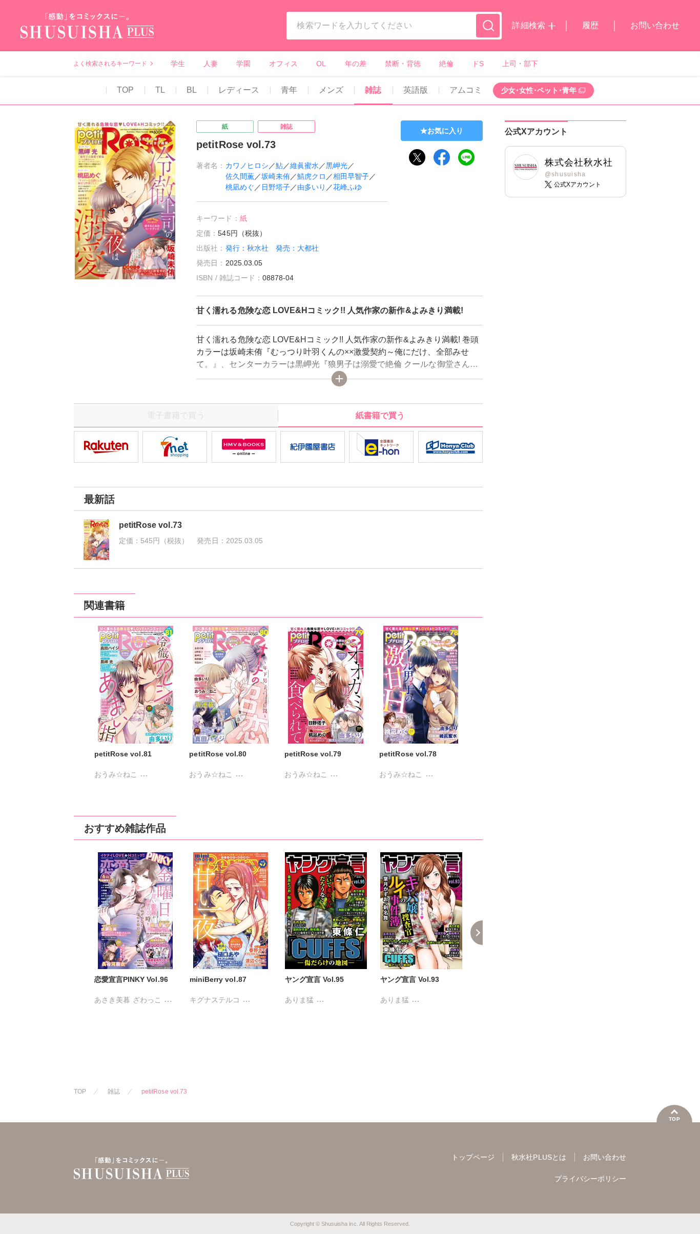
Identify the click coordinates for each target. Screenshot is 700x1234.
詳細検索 (528, 25)
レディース (238, 90)
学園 (243, 63)
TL (160, 90)
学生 (178, 63)
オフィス (283, 63)
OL (321, 63)
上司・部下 (520, 63)
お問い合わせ (655, 25)
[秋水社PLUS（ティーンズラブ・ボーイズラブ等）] (87, 32)
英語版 (415, 90)
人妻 (210, 63)
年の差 (355, 63)
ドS (478, 63)
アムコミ (465, 90)
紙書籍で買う (380, 415)
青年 (289, 90)
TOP (125, 90)
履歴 (590, 25)
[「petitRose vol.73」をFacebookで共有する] (442, 157)
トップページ (473, 1157)
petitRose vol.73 (164, 1091)
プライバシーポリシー (590, 1179)
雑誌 (373, 90)
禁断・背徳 (403, 63)
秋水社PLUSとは (538, 1157)
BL (192, 90)
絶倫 (446, 63)
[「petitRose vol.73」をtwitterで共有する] (417, 157)
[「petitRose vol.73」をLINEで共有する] (466, 157)
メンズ (331, 90)
